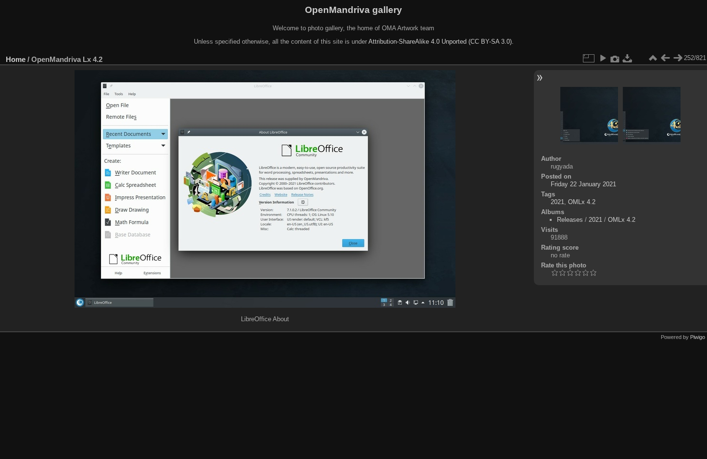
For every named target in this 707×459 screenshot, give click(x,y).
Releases (570, 219)
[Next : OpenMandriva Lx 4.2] (677, 58)
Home (15, 59)
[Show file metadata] (615, 58)
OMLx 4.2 (581, 201)
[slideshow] (602, 58)
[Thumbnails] (652, 58)
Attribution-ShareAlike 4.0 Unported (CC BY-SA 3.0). (441, 41)
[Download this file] (627, 58)
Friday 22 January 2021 (583, 184)
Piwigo (697, 337)
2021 (557, 201)
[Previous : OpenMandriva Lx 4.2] (665, 58)
